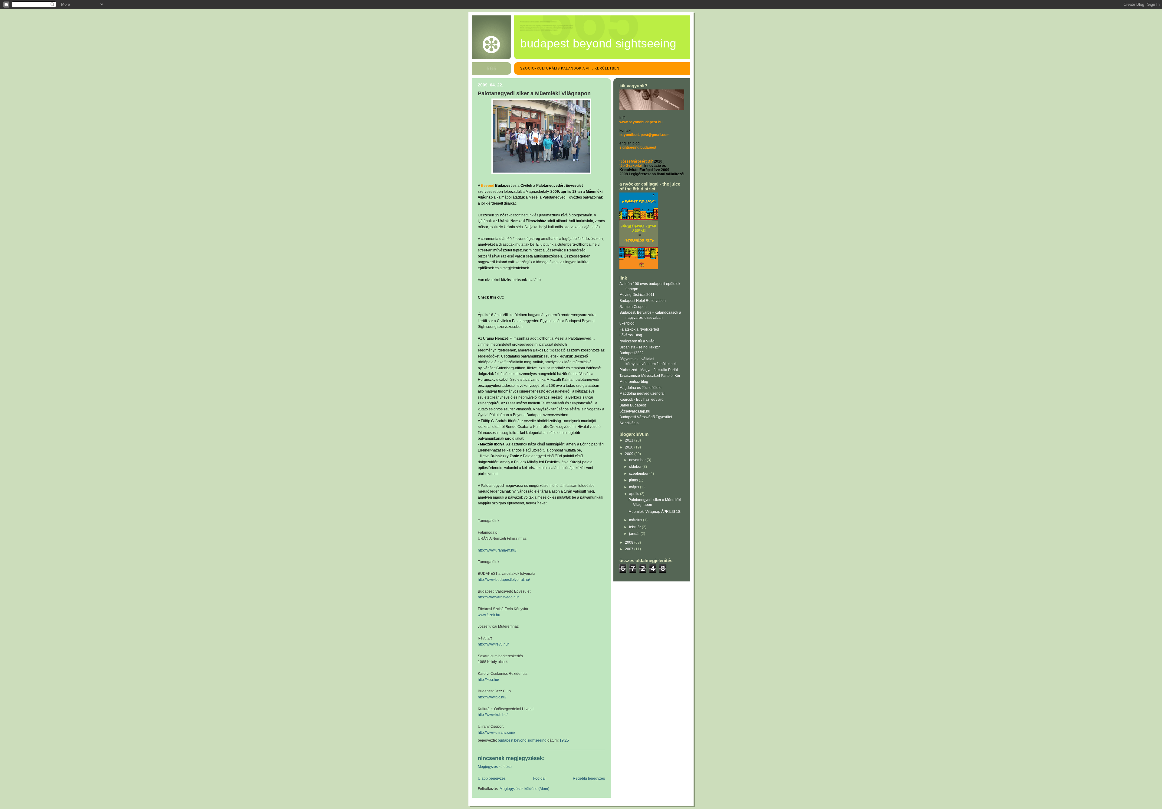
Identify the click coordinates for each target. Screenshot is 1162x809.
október (635, 466)
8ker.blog (627, 323)
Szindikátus (628, 423)
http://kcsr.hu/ (488, 680)
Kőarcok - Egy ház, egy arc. (641, 399)
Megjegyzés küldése (495, 767)
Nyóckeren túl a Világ (637, 341)
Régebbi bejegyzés (589, 778)
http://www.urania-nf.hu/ (497, 550)
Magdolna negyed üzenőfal (642, 393)
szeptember (639, 473)
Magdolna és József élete (640, 388)
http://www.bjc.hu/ (492, 697)
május (634, 487)
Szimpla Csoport (633, 307)
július (634, 480)
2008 (629, 542)
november (638, 460)
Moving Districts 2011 (637, 295)
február (635, 527)
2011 (629, 440)
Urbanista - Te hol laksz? (639, 347)
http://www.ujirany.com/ (496, 732)
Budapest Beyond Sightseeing (598, 43)
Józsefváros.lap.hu (634, 411)
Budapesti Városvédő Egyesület (645, 417)
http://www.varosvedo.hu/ (498, 597)
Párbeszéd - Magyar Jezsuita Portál (648, 370)
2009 (629, 454)
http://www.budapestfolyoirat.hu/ (504, 580)
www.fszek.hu (489, 615)
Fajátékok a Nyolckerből (639, 329)
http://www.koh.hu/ (492, 715)
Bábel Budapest (632, 405)
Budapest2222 (631, 353)
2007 (629, 549)
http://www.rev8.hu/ (493, 644)
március (636, 520)
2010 (629, 447)
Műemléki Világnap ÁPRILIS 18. (655, 512)
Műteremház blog (633, 382)
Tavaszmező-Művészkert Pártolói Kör (649, 376)
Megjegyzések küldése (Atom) (524, 789)
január (635, 534)
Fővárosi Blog (630, 335)
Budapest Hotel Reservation (642, 301)
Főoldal (539, 778)
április (634, 494)
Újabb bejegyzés (492, 778)
